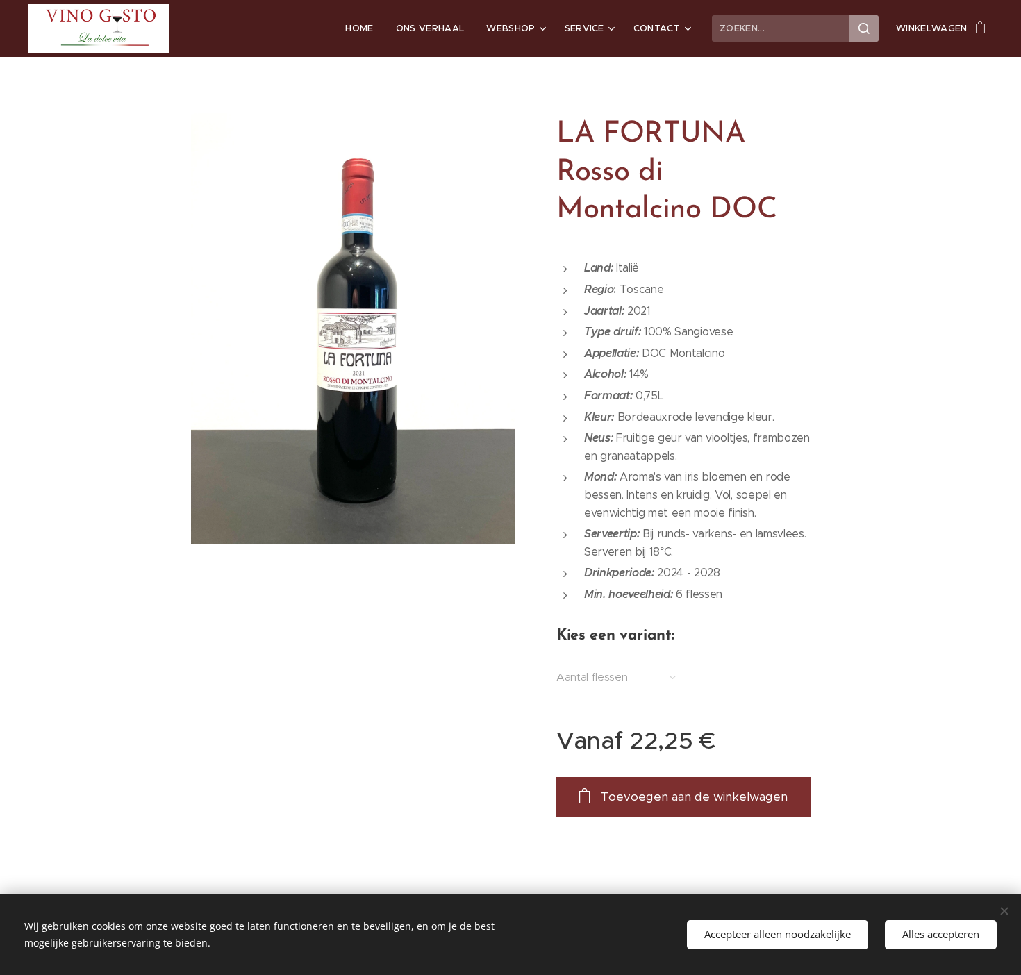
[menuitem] (363, 28)
